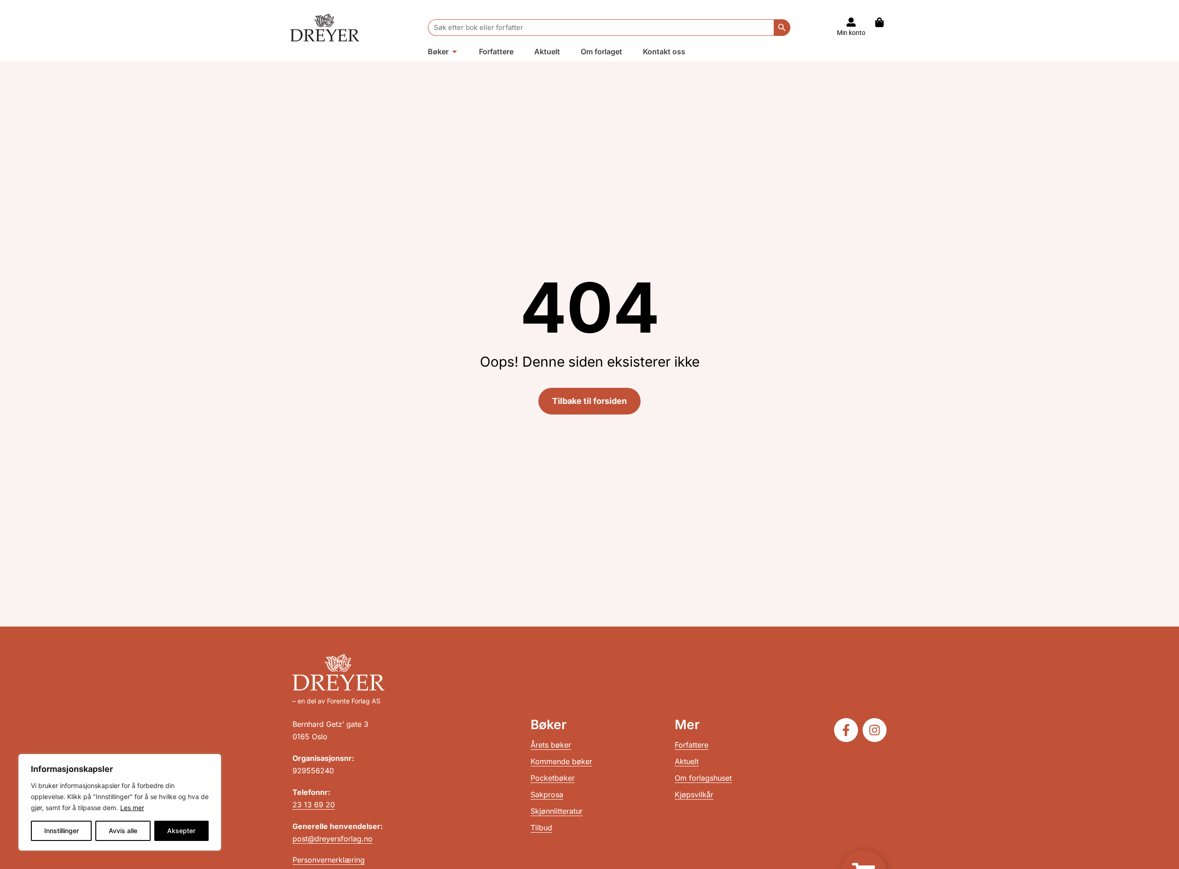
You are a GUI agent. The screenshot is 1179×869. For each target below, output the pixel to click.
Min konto (851, 32)
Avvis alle (123, 830)
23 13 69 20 (313, 804)
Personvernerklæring (328, 859)
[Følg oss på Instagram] (875, 730)
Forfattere (691, 744)
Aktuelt (687, 761)
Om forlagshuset (703, 778)
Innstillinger (61, 830)
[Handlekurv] (884, 22)
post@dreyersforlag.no (332, 838)
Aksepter (181, 830)
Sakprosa (547, 794)
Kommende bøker (561, 761)
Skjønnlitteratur (557, 811)
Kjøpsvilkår (694, 794)
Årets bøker (551, 744)
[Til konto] (851, 22)
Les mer (132, 807)
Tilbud (541, 827)
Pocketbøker (553, 778)
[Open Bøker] (454, 51)
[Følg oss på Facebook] (846, 730)
